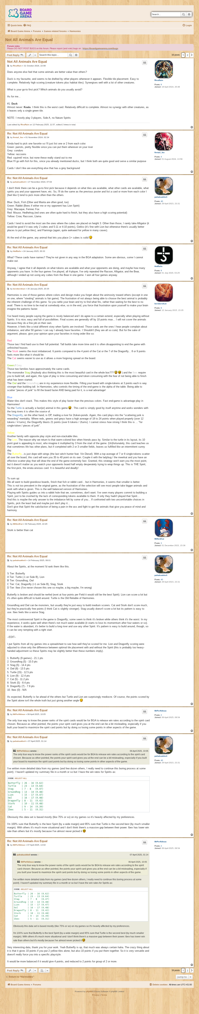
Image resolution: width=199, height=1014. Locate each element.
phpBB (89, 991)
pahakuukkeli (160, 197)
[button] (192, 55)
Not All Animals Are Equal (29, 40)
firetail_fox (159, 152)
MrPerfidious (160, 711)
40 (162, 201)
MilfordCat (159, 539)
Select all (21, 778)
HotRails (158, 266)
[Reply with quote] (144, 62)
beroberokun (160, 304)
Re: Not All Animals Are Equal (27, 133)
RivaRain (158, 80)
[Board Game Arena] (23, 13)
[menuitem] (27, 25)
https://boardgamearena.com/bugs (100, 48)
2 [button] (187, 55)
